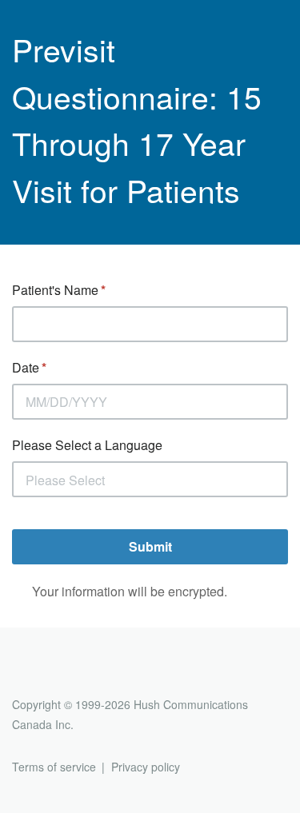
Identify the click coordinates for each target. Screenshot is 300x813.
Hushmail (73, 675)
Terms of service (54, 767)
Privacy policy (145, 767)
